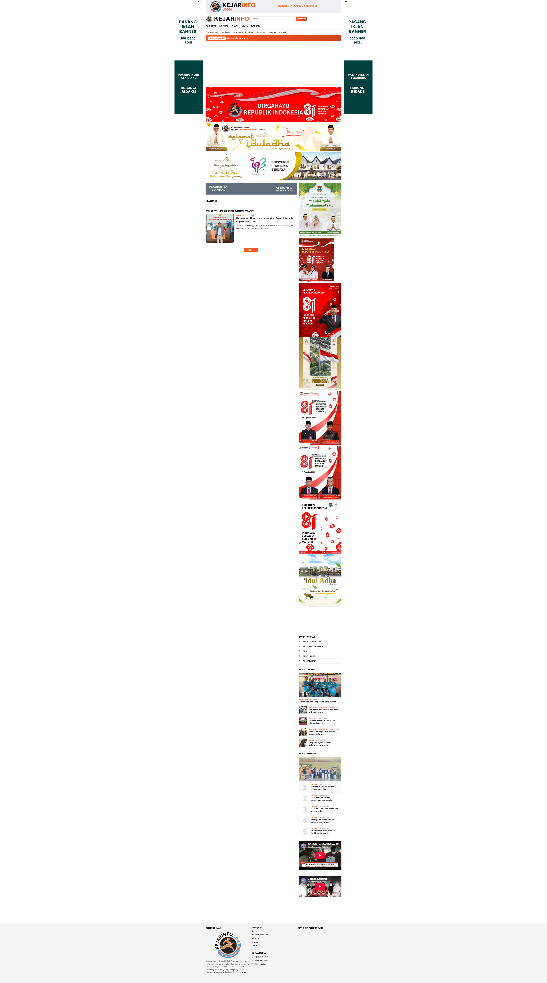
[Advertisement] (273, 65)
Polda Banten (309, 661)
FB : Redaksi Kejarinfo (260, 960)
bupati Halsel (309, 656)
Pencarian (302, 18)
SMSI (305, 651)
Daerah (311, 740)
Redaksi (245, 972)
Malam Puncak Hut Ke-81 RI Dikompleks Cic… (322, 722)
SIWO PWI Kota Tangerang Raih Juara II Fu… (320, 702)
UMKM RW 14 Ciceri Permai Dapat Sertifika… (323, 788)
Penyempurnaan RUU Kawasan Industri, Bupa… (324, 711)
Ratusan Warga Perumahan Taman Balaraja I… (322, 733)
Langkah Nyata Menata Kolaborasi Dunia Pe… (320, 744)
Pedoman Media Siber (260, 935)
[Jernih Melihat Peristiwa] (228, 18)
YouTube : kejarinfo (259, 964)
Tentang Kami (257, 927)
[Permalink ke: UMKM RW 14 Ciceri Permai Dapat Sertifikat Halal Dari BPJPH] (320, 769)
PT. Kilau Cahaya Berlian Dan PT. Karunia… (324, 810)
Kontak (254, 945)
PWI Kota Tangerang (312, 641)
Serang (312, 718)
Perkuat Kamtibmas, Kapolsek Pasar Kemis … (322, 799)
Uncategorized (305, 699)
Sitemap (255, 942)
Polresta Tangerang (313, 646)
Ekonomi (314, 784)
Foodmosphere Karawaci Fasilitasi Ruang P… (323, 832)
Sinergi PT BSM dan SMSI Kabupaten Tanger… (323, 821)
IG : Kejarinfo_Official (260, 957)
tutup (200, 1)
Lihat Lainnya (251, 250)
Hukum (239, 215)
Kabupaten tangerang (318, 707)
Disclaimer (256, 938)
